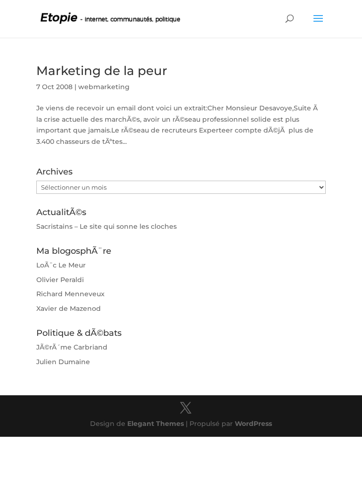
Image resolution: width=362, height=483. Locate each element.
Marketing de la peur (101, 70)
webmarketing (104, 87)
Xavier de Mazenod (68, 308)
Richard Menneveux (70, 294)
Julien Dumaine (63, 362)
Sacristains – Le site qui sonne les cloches (106, 226)
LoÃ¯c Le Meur (61, 265)
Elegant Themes (155, 423)
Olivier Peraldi (60, 279)
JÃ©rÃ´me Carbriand (71, 347)
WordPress (253, 423)
